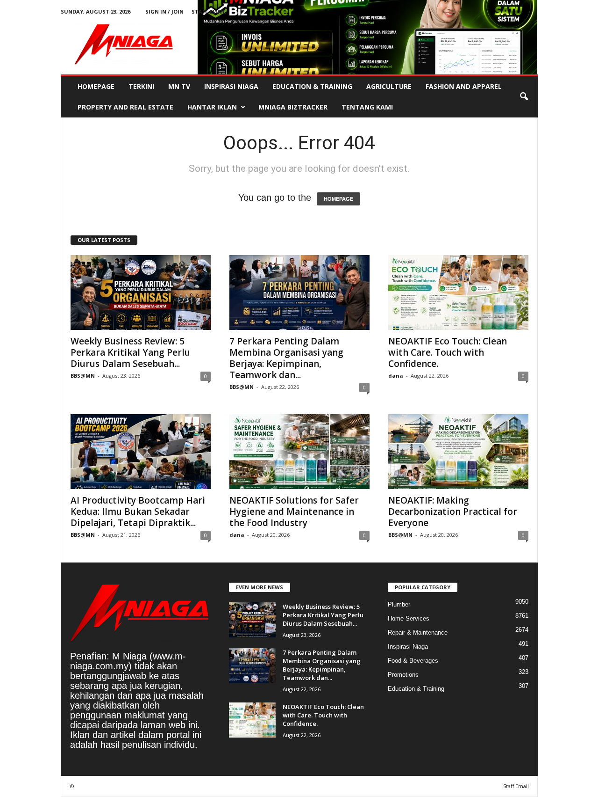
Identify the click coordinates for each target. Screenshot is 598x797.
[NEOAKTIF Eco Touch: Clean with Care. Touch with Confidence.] (458, 292)
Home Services (408, 618)
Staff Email (209, 11)
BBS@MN (83, 375)
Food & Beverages (413, 660)
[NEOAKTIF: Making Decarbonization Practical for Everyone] (458, 451)
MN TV (179, 86)
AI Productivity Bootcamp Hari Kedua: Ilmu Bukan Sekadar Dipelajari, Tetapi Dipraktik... (138, 511)
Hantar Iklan (212, 106)
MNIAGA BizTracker (292, 106)
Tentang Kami (367, 106)
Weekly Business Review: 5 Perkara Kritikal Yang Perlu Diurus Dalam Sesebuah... (130, 352)
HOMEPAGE (338, 199)
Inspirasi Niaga (231, 86)
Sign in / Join (164, 11)
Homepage (96, 86)
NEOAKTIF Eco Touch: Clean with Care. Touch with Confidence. (447, 352)
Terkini (141, 86)
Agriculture (389, 86)
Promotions (403, 674)
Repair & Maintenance (418, 632)
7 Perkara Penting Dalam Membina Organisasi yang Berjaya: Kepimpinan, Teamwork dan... (286, 358)
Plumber (399, 604)
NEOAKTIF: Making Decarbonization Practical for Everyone (452, 511)
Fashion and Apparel (464, 86)
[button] (523, 97)
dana (395, 375)
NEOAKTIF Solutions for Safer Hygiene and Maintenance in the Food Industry (294, 511)
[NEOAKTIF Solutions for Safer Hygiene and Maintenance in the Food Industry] (299, 451)
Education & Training (312, 86)
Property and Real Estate (125, 106)
